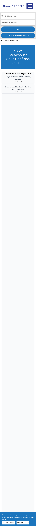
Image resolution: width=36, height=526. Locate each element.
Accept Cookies (8, 522)
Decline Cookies (23, 522)
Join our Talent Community (18, 35)
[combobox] (18, 16)
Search (18, 29)
